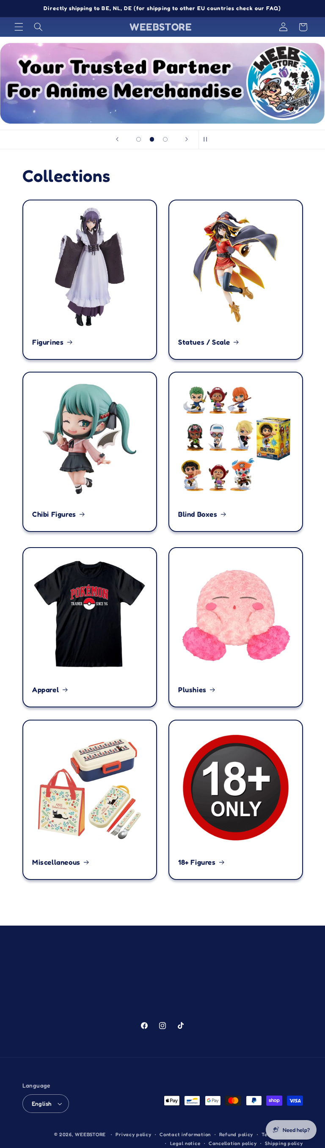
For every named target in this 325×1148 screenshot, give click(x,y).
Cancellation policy (233, 1143)
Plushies (192, 689)
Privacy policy (133, 1134)
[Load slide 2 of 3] (152, 139)
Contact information (185, 1134)
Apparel (45, 689)
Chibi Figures (54, 514)
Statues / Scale (204, 342)
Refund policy (236, 1134)
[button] (18, 27)
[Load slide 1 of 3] (139, 139)
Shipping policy (284, 1143)
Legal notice (185, 1143)
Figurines (47, 342)
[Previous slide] (117, 139)
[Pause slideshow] (207, 139)
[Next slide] (186, 139)
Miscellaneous (56, 862)
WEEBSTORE (90, 1134)
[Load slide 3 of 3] (165, 139)
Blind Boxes (198, 514)
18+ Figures (197, 862)
